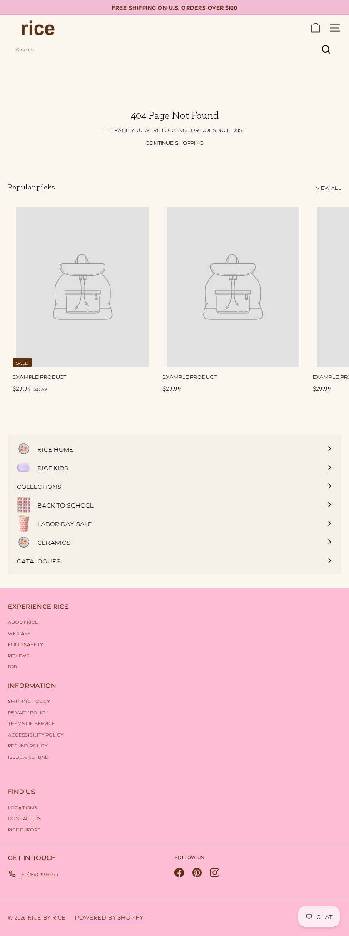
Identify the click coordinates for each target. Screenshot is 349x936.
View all (328, 187)
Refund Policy (27, 745)
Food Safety (25, 644)
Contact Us (24, 818)
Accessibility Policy (36, 734)
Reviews (19, 655)
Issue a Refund (28, 756)
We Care (19, 633)
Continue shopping (174, 142)
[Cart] (315, 28)
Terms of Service (31, 723)
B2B (12, 666)
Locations (22, 807)
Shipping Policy (29, 700)
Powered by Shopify (109, 917)
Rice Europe (24, 829)
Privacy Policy (28, 712)
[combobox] (174, 49)
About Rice (23, 621)
